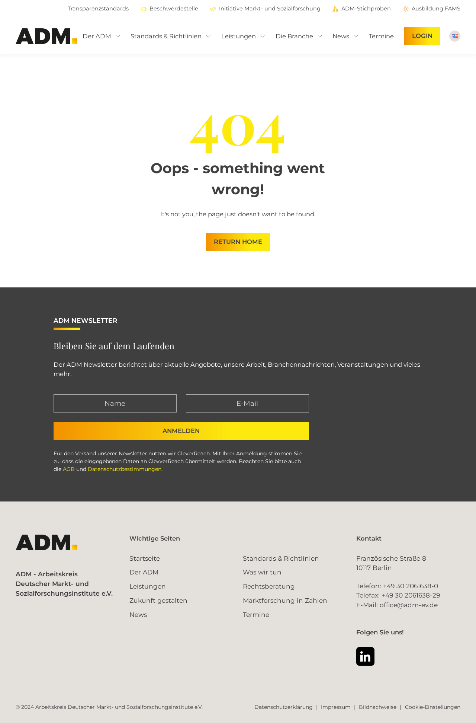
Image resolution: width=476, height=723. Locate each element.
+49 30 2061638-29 (411, 595)
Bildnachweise (377, 707)
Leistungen (147, 586)
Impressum (336, 707)
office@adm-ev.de (409, 605)
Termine (256, 614)
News (138, 614)
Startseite (144, 558)
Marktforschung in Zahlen (285, 600)
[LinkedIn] (365, 656)
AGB (69, 469)
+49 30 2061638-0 (410, 586)
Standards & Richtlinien (281, 558)
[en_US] (454, 36)
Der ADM (143, 572)
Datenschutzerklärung (283, 707)
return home (238, 241)
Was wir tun (262, 572)
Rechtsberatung (269, 586)
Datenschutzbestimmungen (124, 469)
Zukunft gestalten (158, 600)
